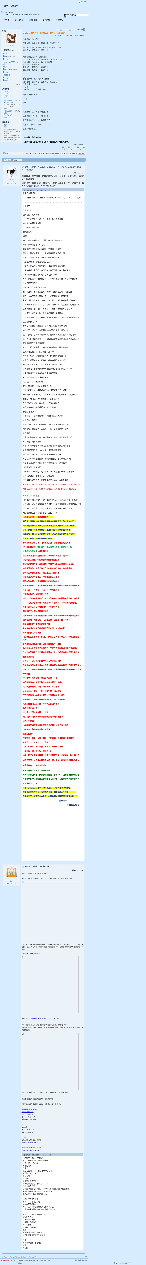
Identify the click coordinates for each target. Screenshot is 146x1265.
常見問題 (20, 1260)
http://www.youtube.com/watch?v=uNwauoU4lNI (44, 1018)
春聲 (5, 125)
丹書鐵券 (11, 45)
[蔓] (5, 98)
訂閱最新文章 (35, 15)
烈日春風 (7, 75)
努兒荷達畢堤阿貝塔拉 (11, 69)
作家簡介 (61, 20)
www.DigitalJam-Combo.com (30, 1150)
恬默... (6, 109)
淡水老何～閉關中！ (10, 56)
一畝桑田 (7, 59)
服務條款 (27, 1260)
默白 (5, 67)
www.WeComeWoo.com (29, 1142)
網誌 (4, 6)
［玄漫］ (6, 94)
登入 (115, 1263)
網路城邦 (84, 2)
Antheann (7, 54)
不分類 (75, 144)
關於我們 (13, 1260)
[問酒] (5, 127)
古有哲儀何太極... (9, 115)
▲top (85, 1256)
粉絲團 (20, 1263)
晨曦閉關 (7, 80)
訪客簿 (47, 20)
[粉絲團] (17, 1262)
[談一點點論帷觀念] (10, 129)
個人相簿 (34, 20)
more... (18, 84)
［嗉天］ (6, 96)
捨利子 (6, 117)
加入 (119, 1263)
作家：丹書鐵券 (9, 12)
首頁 (7, 20)
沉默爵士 (7, 72)
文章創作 (20, 20)
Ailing (6, 78)
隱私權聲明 (42, 1260)
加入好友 (7, 15)
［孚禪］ (6, 92)
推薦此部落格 (16, 15)
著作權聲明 (34, 1260)
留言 (8, 184)
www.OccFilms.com (28, 1112)
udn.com (84, 1260)
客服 (49, 1260)
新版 (14, 6)
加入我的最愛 (26, 15)
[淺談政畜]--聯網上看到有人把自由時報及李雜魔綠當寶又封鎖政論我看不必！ (12, 138)
